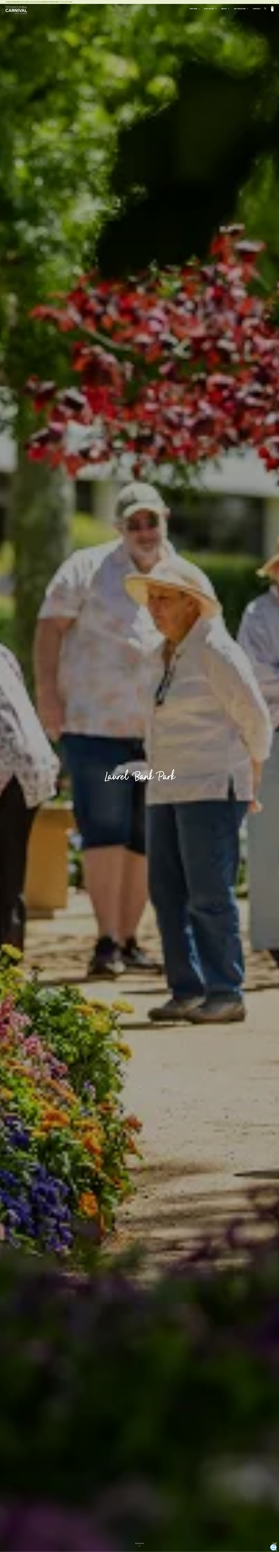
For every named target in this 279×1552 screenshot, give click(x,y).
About (224, 9)
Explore (193, 9)
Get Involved (240, 9)
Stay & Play (209, 9)
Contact (257, 9)
